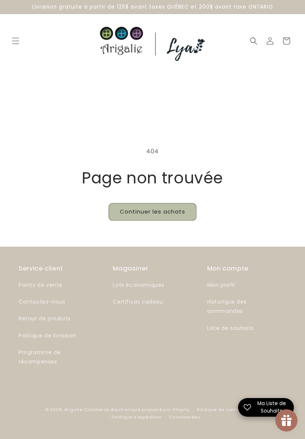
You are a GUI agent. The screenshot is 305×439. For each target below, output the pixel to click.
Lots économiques (138, 285)
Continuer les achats (152, 211)
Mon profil (221, 285)
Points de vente (40, 285)
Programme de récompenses (40, 357)
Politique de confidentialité (228, 410)
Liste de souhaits (230, 328)
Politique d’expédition (136, 417)
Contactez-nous (42, 301)
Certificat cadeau (138, 301)
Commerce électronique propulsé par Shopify (137, 410)
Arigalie (73, 410)
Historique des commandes (227, 306)
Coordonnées (184, 417)
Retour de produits (45, 318)
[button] (15, 41)
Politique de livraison (47, 335)
